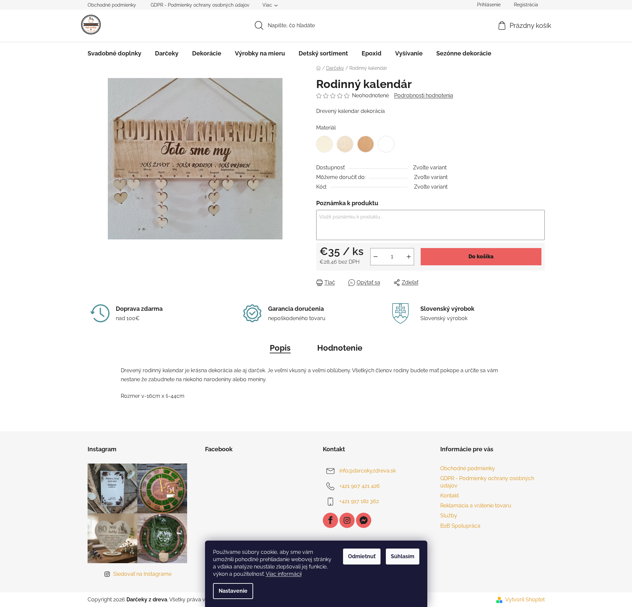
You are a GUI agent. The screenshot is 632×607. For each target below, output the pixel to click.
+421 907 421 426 (359, 486)
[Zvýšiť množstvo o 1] (409, 256)
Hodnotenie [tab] (339, 348)
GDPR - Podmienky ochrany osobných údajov (200, 5)
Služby (448, 515)
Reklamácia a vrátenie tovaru (475, 505)
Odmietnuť (362, 556)
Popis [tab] (280, 348)
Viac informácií (284, 574)
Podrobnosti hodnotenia (423, 95)
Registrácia (526, 4)
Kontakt (449, 495)
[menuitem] (114, 53)
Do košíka (481, 256)
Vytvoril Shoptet (525, 599)
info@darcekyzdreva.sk (367, 471)
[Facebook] (330, 520)
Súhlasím (402, 556)
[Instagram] (347, 520)
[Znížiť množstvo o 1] (376, 256)
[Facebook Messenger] (363, 520)
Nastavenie (233, 591)
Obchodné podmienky (112, 5)
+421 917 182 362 (359, 501)
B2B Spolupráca (460, 526)
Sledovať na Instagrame (142, 574)
